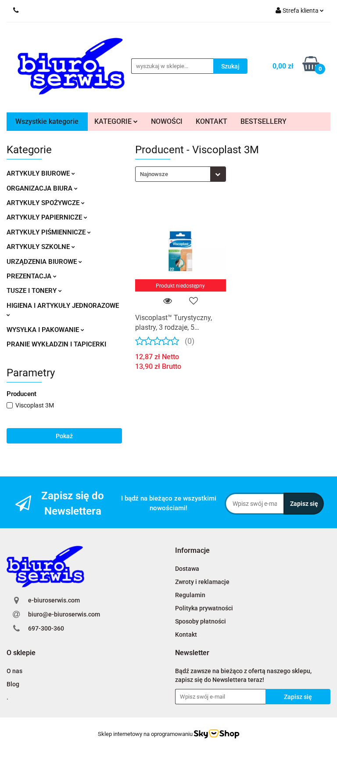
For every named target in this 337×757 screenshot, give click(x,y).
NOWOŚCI (167, 121)
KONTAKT (211, 121)
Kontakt (186, 634)
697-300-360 (46, 628)
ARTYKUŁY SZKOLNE (39, 247)
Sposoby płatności (200, 621)
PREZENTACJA (30, 276)
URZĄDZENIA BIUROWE (43, 262)
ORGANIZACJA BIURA (40, 188)
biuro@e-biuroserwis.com (64, 614)
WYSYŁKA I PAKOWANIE (44, 330)
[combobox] (180, 174)
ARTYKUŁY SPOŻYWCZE (44, 203)
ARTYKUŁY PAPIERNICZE (45, 217)
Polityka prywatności (204, 608)
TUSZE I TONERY (32, 291)
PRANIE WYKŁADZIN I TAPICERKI (56, 344)
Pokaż (64, 436)
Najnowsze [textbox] (154, 174)
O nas (14, 670)
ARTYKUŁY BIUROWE (39, 173)
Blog (13, 684)
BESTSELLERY (263, 121)
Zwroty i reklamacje (202, 581)
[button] (192, 550)
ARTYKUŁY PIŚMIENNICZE (47, 232)
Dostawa (187, 568)
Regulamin (190, 594)
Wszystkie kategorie (47, 121)
